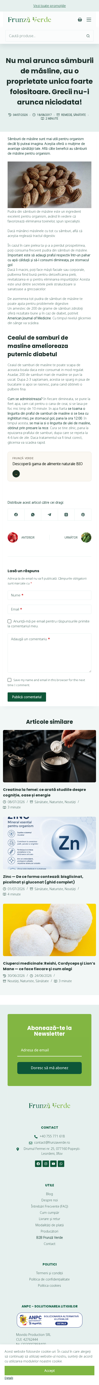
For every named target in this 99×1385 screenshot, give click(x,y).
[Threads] (66, 515)
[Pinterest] (83, 515)
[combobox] (44, 36)
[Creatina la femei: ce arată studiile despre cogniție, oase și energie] (49, 756)
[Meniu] (89, 19)
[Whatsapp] (61, 1164)
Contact (49, 1127)
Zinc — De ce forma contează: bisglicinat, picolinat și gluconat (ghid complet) (43, 879)
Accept (49, 1370)
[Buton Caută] (87, 35)
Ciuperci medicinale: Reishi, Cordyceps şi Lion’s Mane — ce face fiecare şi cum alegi (49, 966)
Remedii (66, 115)
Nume (17, 595)
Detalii (9, 1378)
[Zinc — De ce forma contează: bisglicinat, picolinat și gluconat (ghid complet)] (49, 843)
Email (16, 609)
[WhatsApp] (33, 515)
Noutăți (70, 802)
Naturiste (56, 802)
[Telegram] (49, 515)
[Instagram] (46, 1164)
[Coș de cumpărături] (80, 20)
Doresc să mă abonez (49, 1067)
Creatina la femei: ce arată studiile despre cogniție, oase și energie (44, 792)
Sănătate (79, 115)
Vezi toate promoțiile (49, 5)
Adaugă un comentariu (30, 639)
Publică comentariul (26, 697)
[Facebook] (16, 515)
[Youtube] (53, 1164)
